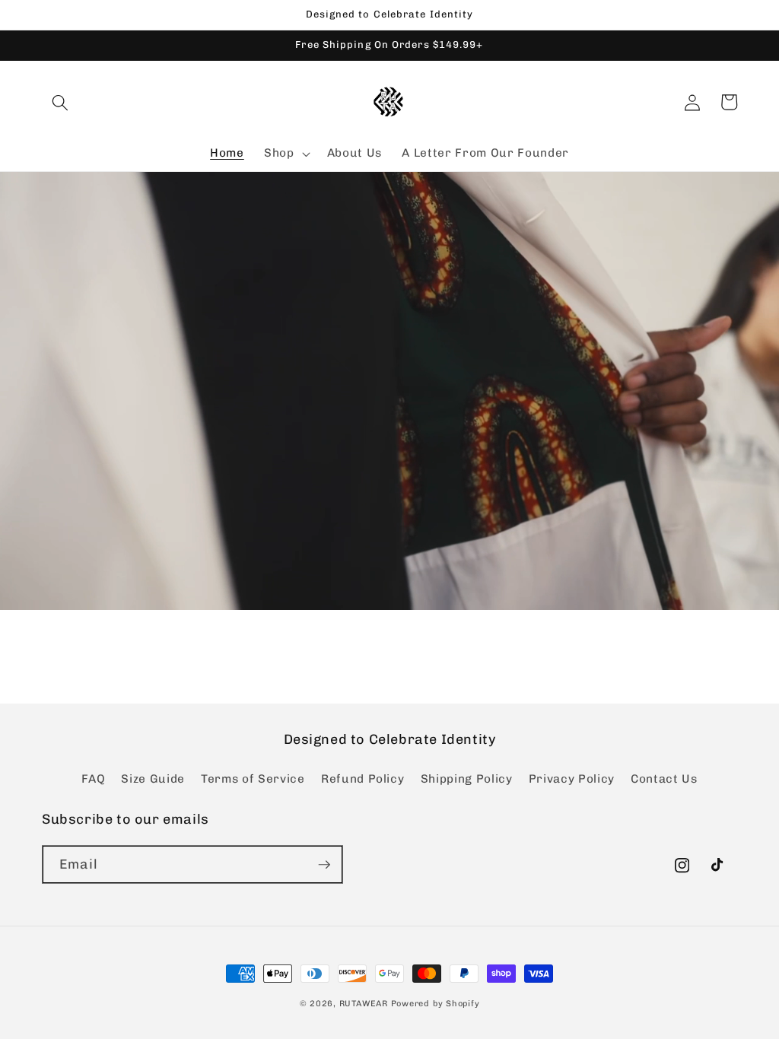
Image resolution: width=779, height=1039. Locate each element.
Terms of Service (253, 779)
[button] (60, 102)
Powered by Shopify (435, 1004)
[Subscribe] (324, 865)
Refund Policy (363, 779)
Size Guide (153, 779)
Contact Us (664, 779)
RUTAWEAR (365, 1004)
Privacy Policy (572, 779)
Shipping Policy (467, 779)
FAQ (93, 779)
